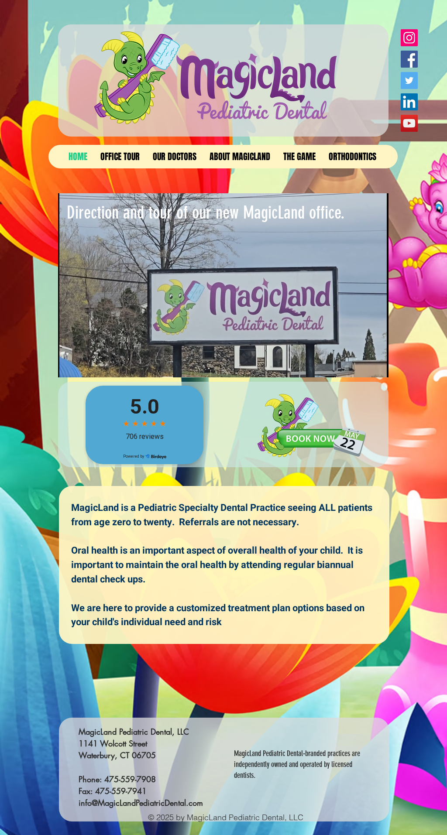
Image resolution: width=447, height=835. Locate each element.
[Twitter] (409, 80)
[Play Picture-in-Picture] (362, 365)
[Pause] (69, 365)
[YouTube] (409, 123)
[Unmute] (84, 365)
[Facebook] (409, 59)
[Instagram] (409, 37)
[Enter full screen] (376, 365)
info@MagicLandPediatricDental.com (141, 802)
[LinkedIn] (409, 101)
